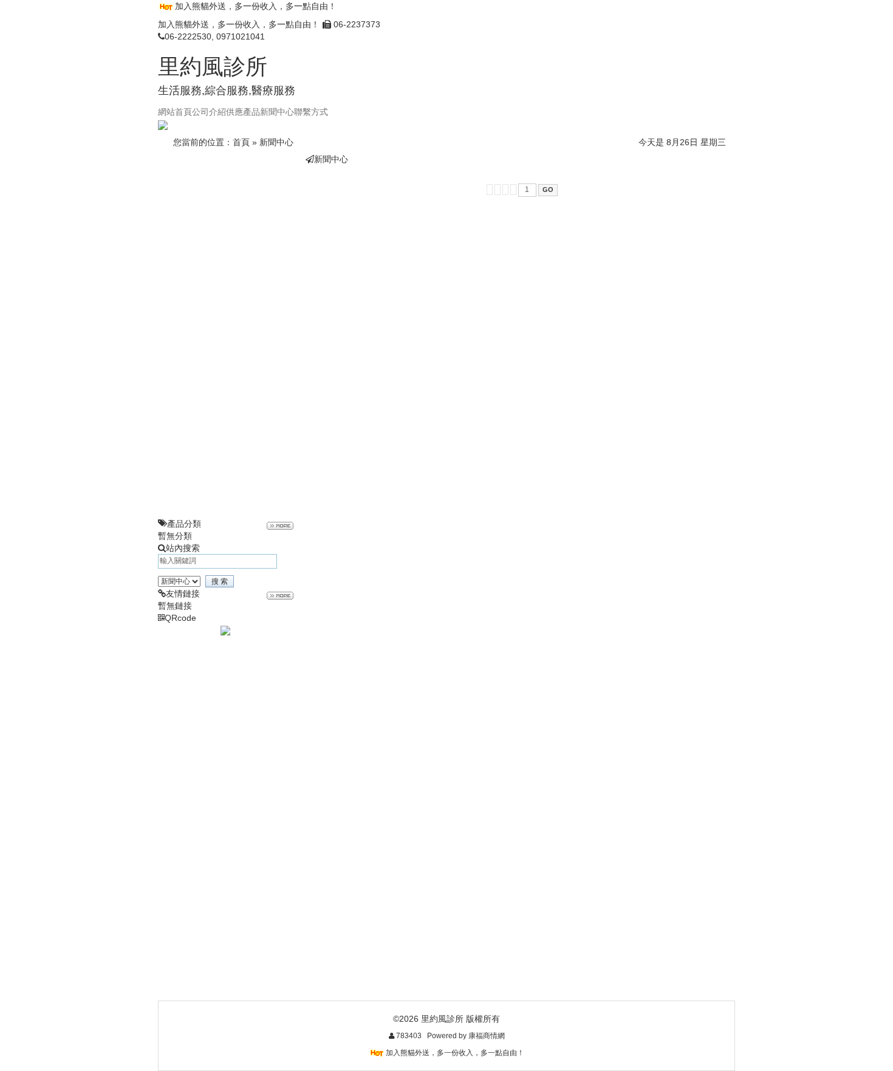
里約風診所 (212, 66)
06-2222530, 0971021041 (215, 36)
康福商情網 (486, 1036)
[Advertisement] (225, 335)
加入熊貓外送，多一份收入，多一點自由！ (256, 6)
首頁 (241, 142)
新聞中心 (276, 142)
